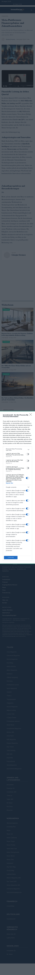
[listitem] (17, 449)
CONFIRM (11, 557)
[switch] (27, 454)
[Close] (31, 415)
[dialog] (17, 487)
